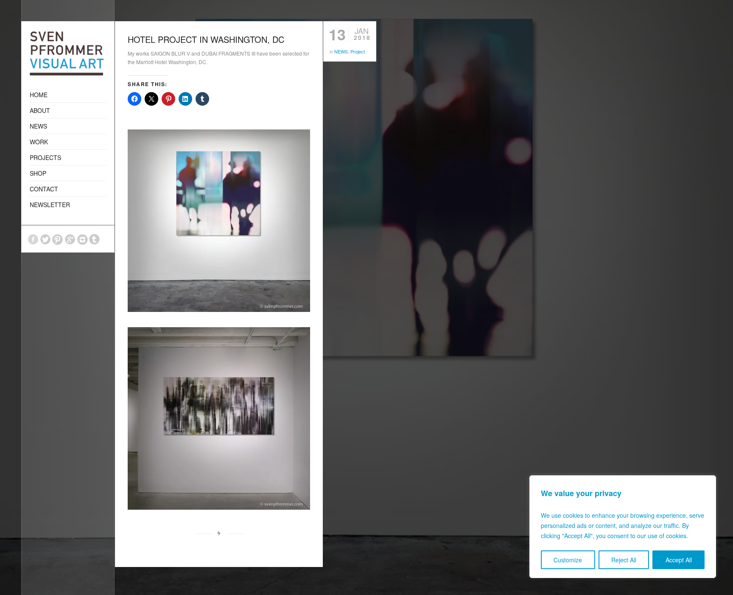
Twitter (45, 239)
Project (357, 51)
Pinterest (57, 239)
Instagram (82, 239)
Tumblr (94, 239)
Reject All (623, 560)
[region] (622, 526)
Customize (568, 560)
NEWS (341, 51)
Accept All (679, 560)
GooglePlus (70, 239)
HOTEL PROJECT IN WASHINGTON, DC (206, 39)
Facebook (33, 239)
